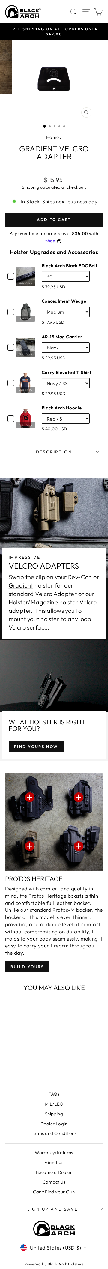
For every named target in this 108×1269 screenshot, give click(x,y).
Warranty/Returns (54, 1152)
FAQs (54, 1094)
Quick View (25, 282)
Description (54, 452)
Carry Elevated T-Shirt (67, 372)
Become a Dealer (54, 1172)
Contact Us (54, 1182)
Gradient (21, 585)
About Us (53, 1162)
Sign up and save (52, 1209)
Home (52, 137)
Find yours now (36, 746)
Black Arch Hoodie (62, 408)
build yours (27, 966)
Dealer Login (54, 1124)
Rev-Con (80, 577)
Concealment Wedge (64, 301)
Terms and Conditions (54, 1133)
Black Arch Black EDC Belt (70, 265)
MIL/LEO (54, 1104)
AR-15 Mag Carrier (62, 337)
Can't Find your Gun (54, 1192)
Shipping (30, 187)
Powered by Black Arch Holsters (54, 1264)
